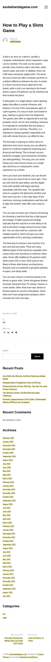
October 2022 (8, 541)
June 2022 (7, 556)
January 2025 (8, 442)
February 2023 (8, 526)
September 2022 (9, 545)
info (4, 322)
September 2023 (9, 500)
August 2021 (8, 592)
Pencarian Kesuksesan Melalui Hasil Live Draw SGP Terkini (13, 640)
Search (5, 351)
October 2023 (8, 497)
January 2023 (8, 530)
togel (5, 618)
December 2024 (9, 445)
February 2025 (8, 438)
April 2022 (7, 563)
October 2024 (8, 453)
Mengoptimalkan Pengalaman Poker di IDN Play (22, 383)
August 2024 (8, 460)
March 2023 (7, 523)
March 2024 (7, 478)
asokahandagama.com (18, 654)
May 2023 (6, 515)
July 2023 (6, 508)
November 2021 (9, 581)
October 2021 (8, 585)
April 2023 (7, 519)
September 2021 (9, 589)
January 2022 (8, 574)
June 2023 (7, 511)
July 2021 (6, 596)
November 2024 (9, 449)
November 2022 (9, 537)
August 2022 (8, 548)
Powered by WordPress (28, 657)
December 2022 (9, 534)
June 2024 (7, 467)
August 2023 (8, 504)
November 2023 (9, 493)
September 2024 (9, 456)
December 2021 (9, 578)
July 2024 (6, 464)
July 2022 (6, 552)
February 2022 (8, 570)
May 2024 (6, 471)
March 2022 (7, 567)
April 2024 (7, 475)
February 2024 (8, 482)
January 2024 (8, 486)
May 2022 (6, 559)
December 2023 (9, 489)
